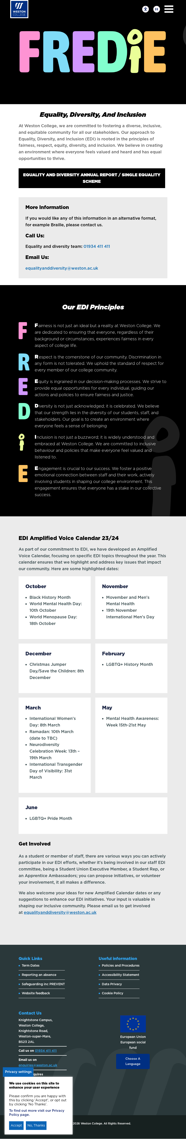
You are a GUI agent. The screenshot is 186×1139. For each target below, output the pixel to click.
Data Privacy (112, 984)
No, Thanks (36, 1125)
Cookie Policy (112, 993)
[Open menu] (168, 9)
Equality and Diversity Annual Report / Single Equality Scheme (91, 178)
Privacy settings (18, 1072)
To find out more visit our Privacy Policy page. (36, 1113)
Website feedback (36, 993)
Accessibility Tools (145, 9)
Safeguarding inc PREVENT (43, 984)
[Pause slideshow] (156, 9)
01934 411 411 (97, 246)
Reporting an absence (39, 975)
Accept (16, 1125)
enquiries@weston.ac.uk (38, 1065)
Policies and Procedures (121, 965)
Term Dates (30, 965)
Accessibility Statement (120, 975)
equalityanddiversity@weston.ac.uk (61, 268)
